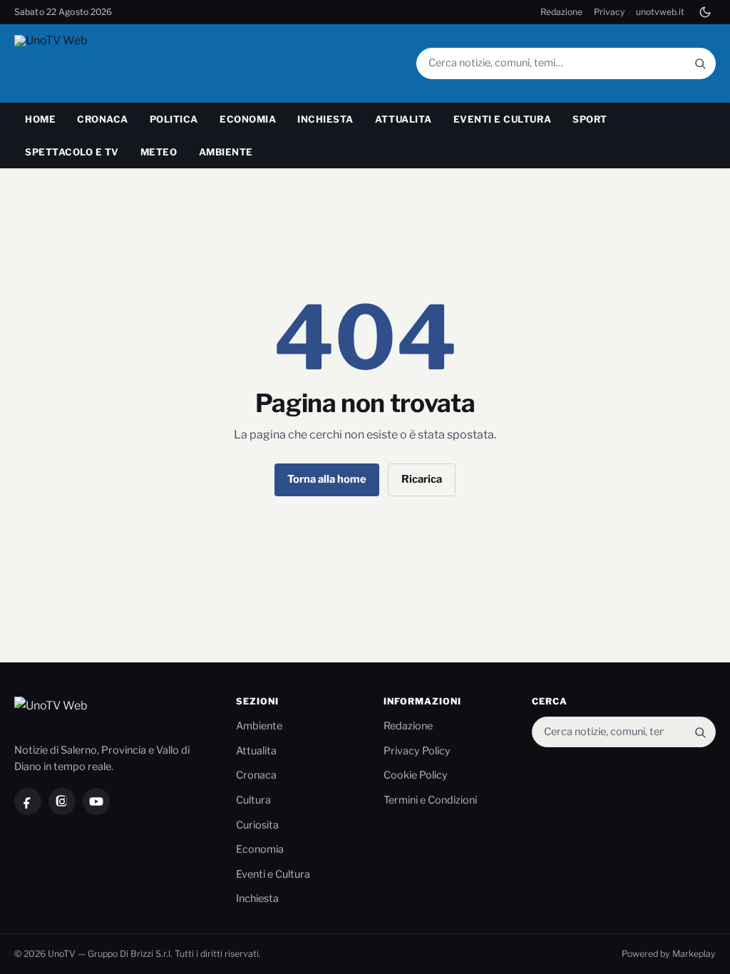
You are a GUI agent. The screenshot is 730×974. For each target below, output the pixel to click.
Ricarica (421, 479)
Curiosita (257, 825)
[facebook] (27, 801)
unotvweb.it (660, 11)
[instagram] (62, 801)
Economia (248, 119)
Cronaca (102, 119)
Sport (589, 119)
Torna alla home (326, 479)
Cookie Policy (416, 775)
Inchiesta (325, 119)
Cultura (253, 800)
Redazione (561, 11)
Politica (174, 119)
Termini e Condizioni (430, 800)
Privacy (609, 11)
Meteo (159, 152)
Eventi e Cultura (502, 119)
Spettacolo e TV (72, 152)
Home (40, 119)
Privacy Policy (417, 750)
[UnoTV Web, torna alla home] (77, 63)
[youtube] (96, 801)
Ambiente (226, 152)
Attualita (403, 119)
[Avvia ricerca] (700, 63)
